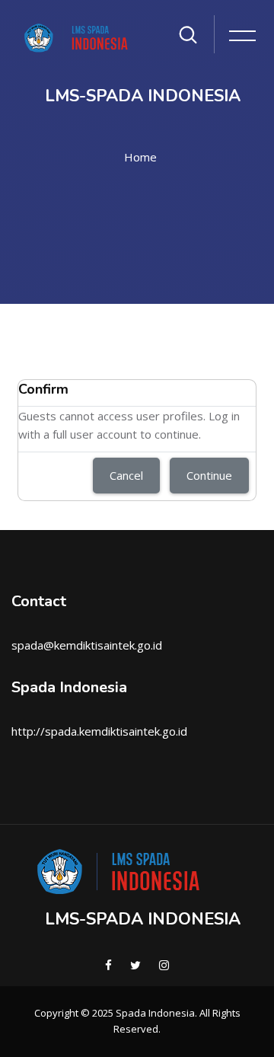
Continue (209, 475)
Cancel (126, 475)
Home (140, 156)
